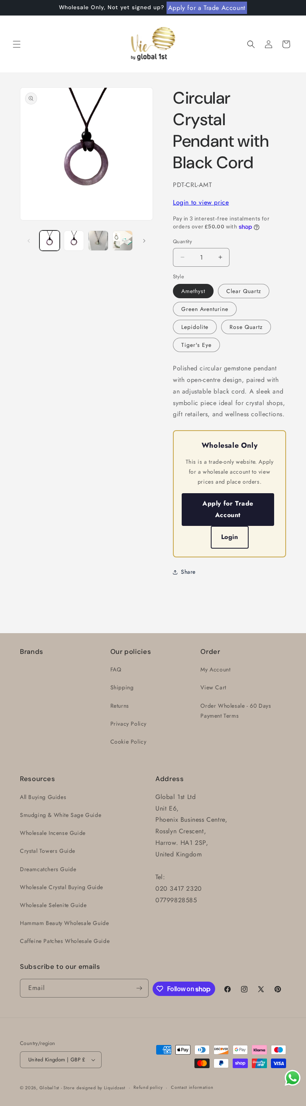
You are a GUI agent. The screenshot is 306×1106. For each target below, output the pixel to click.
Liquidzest (115, 1087)
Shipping (122, 687)
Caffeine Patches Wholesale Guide (65, 941)
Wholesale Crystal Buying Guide (61, 887)
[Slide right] (144, 241)
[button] (17, 44)
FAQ (116, 669)
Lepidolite (194, 327)
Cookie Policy (128, 742)
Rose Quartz (246, 327)
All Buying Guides (43, 797)
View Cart (213, 687)
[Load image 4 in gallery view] (98, 240)
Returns (119, 706)
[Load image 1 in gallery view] (49, 240)
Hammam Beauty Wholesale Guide (64, 923)
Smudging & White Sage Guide (60, 815)
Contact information (192, 1087)
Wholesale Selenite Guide (53, 905)
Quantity (182, 241)
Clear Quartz (243, 291)
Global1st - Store (57, 1087)
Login (229, 536)
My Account (215, 669)
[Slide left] (28, 241)
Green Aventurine (204, 309)
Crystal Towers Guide (47, 851)
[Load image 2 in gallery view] (74, 240)
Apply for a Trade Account (206, 7)
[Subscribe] (139, 988)
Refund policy (148, 1087)
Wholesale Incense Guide (53, 833)
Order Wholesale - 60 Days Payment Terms (235, 711)
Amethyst (193, 291)
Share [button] (188, 572)
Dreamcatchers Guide (48, 869)
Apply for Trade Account (227, 509)
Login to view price (201, 202)
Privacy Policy (128, 724)
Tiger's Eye (196, 345)
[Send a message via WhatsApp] (292, 1078)
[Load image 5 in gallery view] (122, 240)
